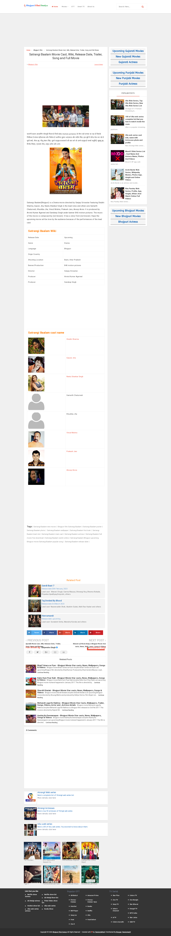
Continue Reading (43, 672)
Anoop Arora (72, 470)
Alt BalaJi (74, 895)
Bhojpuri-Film (33, 64)
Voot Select (91, 919)
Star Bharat (134, 904)
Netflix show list (50, 894)
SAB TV (132, 922)
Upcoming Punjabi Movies (128, 72)
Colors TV (133, 895)
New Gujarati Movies (128, 56)
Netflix (89, 911)
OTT (73, 6)
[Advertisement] (85, 29)
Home (55, 6)
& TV (114, 917)
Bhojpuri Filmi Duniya (60, 932)
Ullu (88, 915)
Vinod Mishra (72, 433)
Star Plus (116, 895)
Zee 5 (73, 924)
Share (51, 632)
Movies (64, 6)
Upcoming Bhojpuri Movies (128, 210)
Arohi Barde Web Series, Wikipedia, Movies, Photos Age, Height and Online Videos (133, 175)
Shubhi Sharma (73, 339)
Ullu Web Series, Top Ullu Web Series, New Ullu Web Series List (134, 103)
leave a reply (98, 64)
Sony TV (116, 904)
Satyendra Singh (48, 647)
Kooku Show (48, 909)
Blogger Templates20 (123, 932)
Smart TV (81, 6)
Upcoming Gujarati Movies (128, 51)
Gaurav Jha (71, 358)
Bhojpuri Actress (128, 221)
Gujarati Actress (128, 62)
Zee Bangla (134, 900)
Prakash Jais (72, 451)
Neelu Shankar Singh (75, 377)
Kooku (89, 906)
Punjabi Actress (128, 83)
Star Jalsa (133, 917)
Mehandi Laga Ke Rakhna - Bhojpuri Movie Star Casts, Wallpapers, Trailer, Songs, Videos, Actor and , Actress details (70, 704)
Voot (72, 919)
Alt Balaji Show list (51, 897)
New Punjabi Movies (128, 78)
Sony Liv (74, 915)
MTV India (133, 913)
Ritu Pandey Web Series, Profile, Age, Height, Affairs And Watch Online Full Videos (133, 194)
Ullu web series (50, 906)
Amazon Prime (93, 895)
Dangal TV (133, 909)
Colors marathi (118, 922)
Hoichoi (73, 906)
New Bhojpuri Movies (128, 216)
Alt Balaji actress (33, 901)
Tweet (36, 632)
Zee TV (115, 900)
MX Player (74, 911)
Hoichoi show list (33, 906)
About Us (90, 6)
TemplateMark (100, 932)
